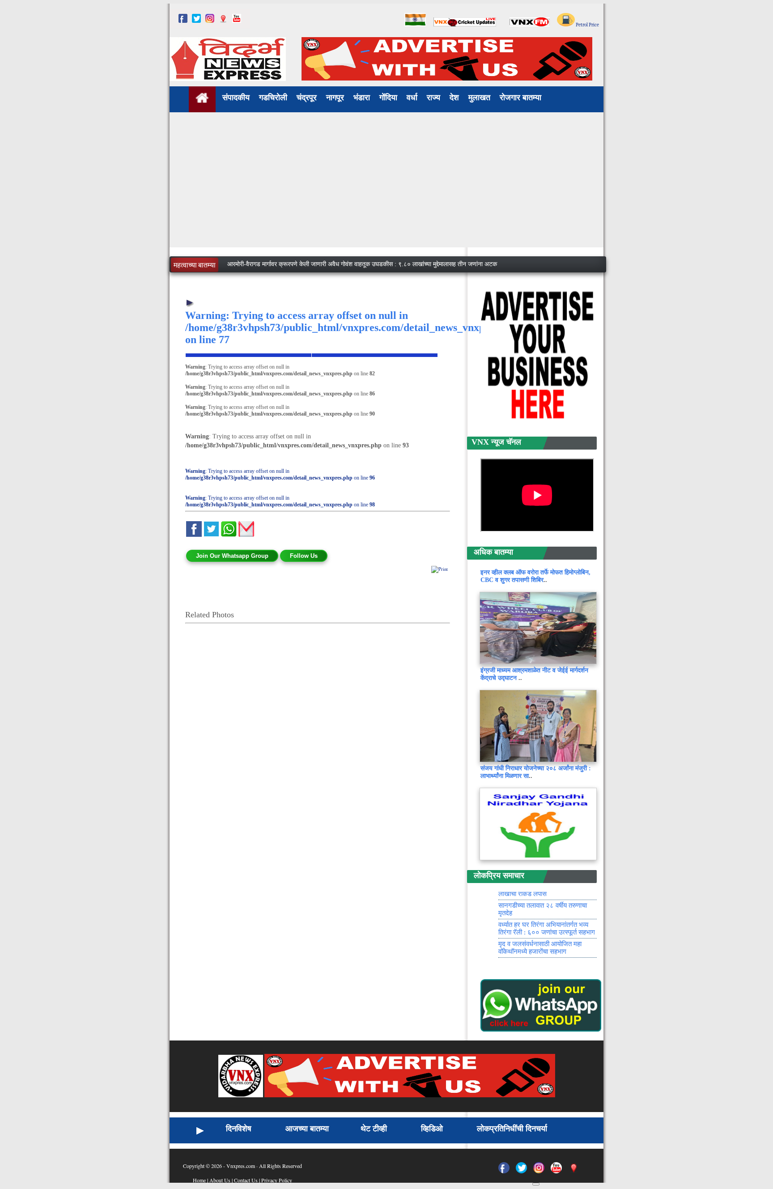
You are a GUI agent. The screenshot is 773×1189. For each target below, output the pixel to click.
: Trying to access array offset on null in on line (280, 474)
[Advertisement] (386, 184)
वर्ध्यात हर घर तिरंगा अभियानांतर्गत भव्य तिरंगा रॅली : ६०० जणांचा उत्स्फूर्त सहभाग (546, 941)
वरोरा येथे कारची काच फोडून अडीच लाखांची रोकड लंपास (540, 903)
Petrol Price (587, 25)
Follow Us (304, 555)
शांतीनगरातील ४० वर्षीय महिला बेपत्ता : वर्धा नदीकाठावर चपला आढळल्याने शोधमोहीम (318, 256)
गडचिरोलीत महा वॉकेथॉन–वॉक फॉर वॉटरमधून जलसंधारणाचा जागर (300, 270)
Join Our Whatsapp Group (232, 555)
